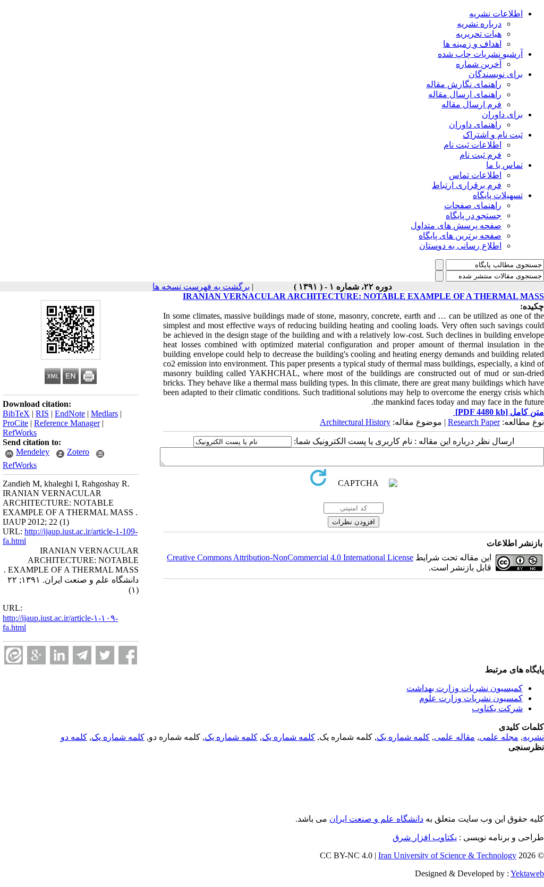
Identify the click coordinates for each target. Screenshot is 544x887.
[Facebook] (127, 655)
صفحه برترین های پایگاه (460, 235)
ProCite (15, 423)
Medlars (104, 413)
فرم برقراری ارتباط (467, 185)
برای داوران (502, 114)
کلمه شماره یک (403, 736)
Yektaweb (527, 873)
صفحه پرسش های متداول (456, 225)
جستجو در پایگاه (474, 215)
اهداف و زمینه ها (472, 43)
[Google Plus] (36, 655)
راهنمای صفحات (473, 205)
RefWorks (20, 432)
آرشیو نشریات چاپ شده (480, 53)
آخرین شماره (479, 64)
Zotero (78, 451)
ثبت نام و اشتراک (493, 134)
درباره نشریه (479, 23)
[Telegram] (82, 655)
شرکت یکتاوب (497, 708)
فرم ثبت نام (481, 154)
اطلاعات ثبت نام (473, 144)
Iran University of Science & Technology (447, 855)
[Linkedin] (59, 655)
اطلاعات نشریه (496, 13)
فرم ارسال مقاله (471, 104)
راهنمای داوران (475, 124)
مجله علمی (498, 736)
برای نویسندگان (496, 74)
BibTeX (16, 413)
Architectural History (355, 422)
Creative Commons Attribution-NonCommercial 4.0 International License (290, 557)
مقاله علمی (454, 736)
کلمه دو (74, 736)
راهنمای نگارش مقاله (464, 84)
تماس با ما (504, 164)
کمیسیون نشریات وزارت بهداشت (464, 688)
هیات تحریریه (479, 33)
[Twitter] (105, 655)
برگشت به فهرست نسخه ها (201, 286)
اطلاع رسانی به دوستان (460, 245)
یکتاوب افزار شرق (425, 837)
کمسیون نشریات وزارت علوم (471, 698)
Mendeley (32, 451)
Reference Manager (67, 423)
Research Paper (474, 422)
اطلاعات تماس (475, 175)
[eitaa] (13, 655)
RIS (42, 413)
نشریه (533, 736)
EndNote (70, 413)
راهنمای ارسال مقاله (465, 94)
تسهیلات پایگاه (498, 195)
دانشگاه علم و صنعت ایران (376, 818)
